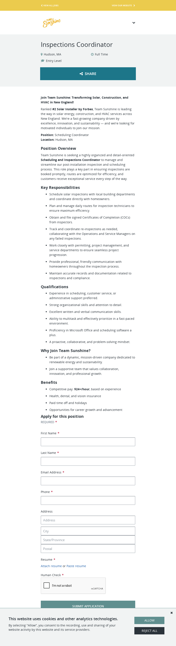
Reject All (149, 631)
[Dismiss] (171, 613)
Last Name (50, 453)
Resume (48, 559)
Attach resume (51, 566)
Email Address (52, 472)
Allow (149, 620)
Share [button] (90, 73)
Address (47, 511)
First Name (50, 433)
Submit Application (88, 606)
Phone (47, 492)
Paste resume (76, 566)
